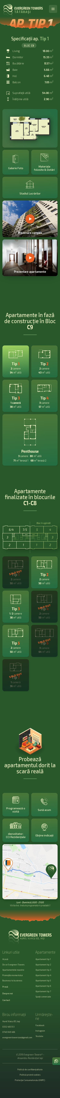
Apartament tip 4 (43, 975)
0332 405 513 (8, 1026)
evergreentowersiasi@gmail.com (17, 1037)
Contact (6, 1000)
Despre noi (7, 993)
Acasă (5, 959)
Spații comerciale (43, 996)
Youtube (39, 1036)
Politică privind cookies (30, 1074)
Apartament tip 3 (43, 969)
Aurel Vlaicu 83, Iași (11, 1021)
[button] (53, 9)
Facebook (40, 1025)
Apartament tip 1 (43, 959)
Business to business (12, 980)
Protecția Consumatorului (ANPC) (30, 1080)
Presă (5, 986)
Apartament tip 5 (43, 980)
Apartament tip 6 (43, 986)
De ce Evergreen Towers (13, 964)
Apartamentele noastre (13, 969)
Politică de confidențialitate (30, 1069)
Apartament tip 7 (43, 991)
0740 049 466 (8, 1032)
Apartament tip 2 (43, 964)
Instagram (40, 1030)
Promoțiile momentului (12, 975)
